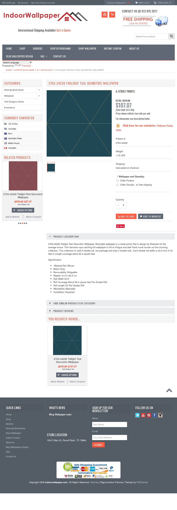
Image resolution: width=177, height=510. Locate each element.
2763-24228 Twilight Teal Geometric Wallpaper (67, 360)
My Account (23, 2)
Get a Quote (64, 30)
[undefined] (79, 155)
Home (8, 69)
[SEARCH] (171, 36)
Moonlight (47, 69)
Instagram (160, 415)
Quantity (120, 199)
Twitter (137, 415)
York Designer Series (14, 101)
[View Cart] (112, 15)
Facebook (154, 415)
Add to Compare (33, 216)
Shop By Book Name (24, 69)
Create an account (47, 2)
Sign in (34, 2)
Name (95, 418)
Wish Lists (144, 2)
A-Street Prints (125, 91)
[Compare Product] (105, 15)
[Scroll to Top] (170, 391)
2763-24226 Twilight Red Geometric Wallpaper (23, 195)
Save (122, 226)
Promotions (9, 107)
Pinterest (149, 415)
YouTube (143, 415)
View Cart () (164, 2)
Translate (26, 65)
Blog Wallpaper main (60, 414)
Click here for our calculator (139, 125)
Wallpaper (9, 95)
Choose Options (24, 210)
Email (95, 431)
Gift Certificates (8, 2)
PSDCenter (142, 482)
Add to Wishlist (12, 216)
